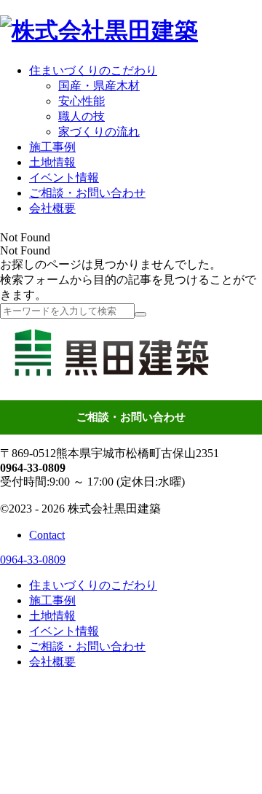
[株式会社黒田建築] (99, 30)
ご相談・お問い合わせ (131, 417)
